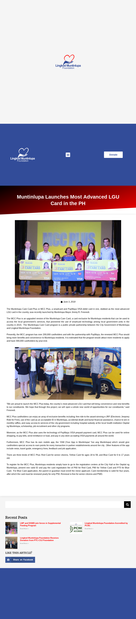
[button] (68, 155)
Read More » (24, 529)
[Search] (127, 504)
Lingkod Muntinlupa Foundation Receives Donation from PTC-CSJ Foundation (39, 539)
